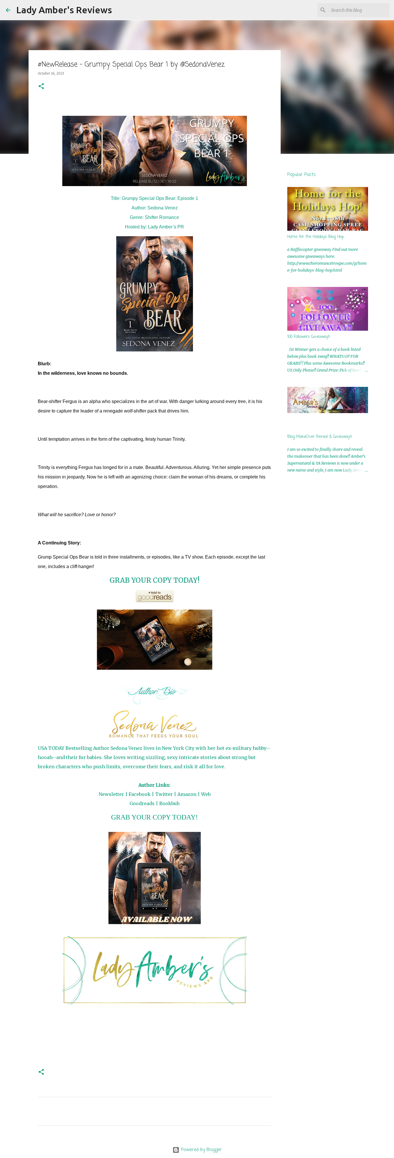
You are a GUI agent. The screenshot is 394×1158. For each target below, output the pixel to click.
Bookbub (169, 803)
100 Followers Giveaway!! (308, 337)
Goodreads (142, 803)
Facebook (140, 794)
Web (206, 794)
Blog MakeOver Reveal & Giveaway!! (319, 437)
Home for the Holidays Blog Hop (315, 237)
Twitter (164, 794)
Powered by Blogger (200, 1149)
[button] (41, 86)
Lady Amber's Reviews (64, 10)
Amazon (186, 794)
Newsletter (111, 794)
